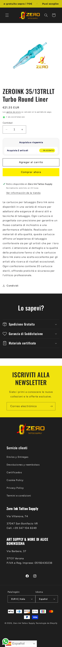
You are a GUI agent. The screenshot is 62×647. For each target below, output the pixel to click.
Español (18, 643)
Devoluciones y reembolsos (23, 464)
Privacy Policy (15, 487)
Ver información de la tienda (23, 192)
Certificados (14, 472)
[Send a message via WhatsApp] (5, 641)
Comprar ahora (31, 172)
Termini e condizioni (19, 495)
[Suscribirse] (51, 406)
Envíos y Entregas (17, 456)
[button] (7, 15)
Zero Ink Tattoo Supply (24, 623)
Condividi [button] (13, 285)
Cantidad (7, 122)
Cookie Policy (15, 480)
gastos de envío (13, 112)
